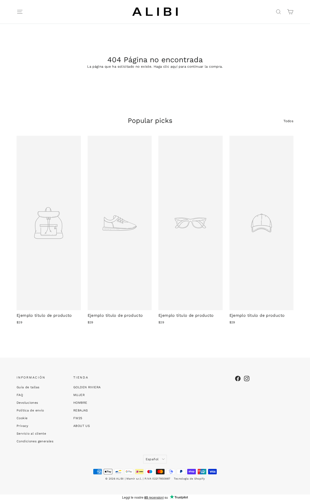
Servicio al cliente (31, 433)
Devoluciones (27, 402)
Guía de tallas (28, 387)
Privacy (22, 426)
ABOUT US (81, 426)
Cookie (22, 418)
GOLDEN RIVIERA (87, 387)
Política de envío (30, 410)
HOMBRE (80, 402)
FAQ (20, 395)
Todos (288, 121)
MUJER (79, 395)
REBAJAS (80, 410)
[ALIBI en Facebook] (238, 378)
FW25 (77, 418)
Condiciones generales (35, 441)
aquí (174, 66)
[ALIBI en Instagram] (246, 378)
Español (152, 459)
